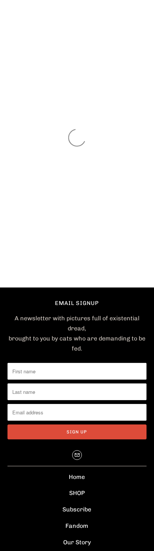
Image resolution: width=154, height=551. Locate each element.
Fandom (76, 525)
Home (77, 476)
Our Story (77, 542)
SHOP (77, 492)
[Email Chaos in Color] (77, 455)
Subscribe (76, 509)
